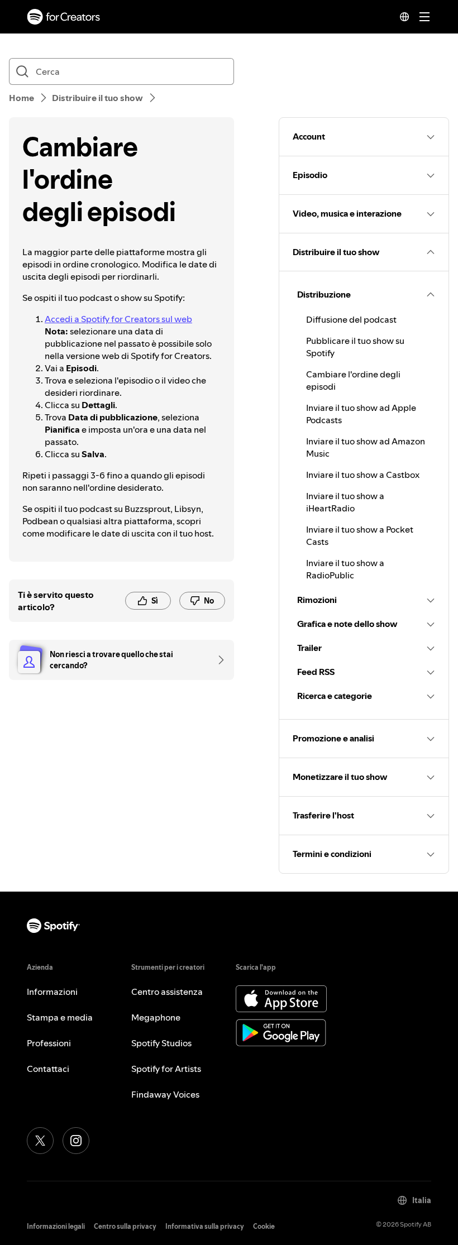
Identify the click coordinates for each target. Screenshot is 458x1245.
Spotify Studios (161, 1043)
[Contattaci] (217, 660)
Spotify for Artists (166, 1068)
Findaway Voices (165, 1094)
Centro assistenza (167, 991)
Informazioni (52, 991)
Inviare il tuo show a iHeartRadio (345, 502)
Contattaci (48, 1068)
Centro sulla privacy (125, 1226)
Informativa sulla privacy (204, 1226)
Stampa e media (60, 1017)
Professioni (49, 1043)
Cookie (264, 1226)
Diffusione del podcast (351, 319)
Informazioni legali (56, 1226)
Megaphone (155, 1017)
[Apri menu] (424, 16)
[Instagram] (76, 1140)
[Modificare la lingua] (404, 17)
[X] (40, 1140)
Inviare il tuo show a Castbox (362, 474)
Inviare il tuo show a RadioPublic (345, 569)
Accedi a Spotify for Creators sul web (118, 319)
